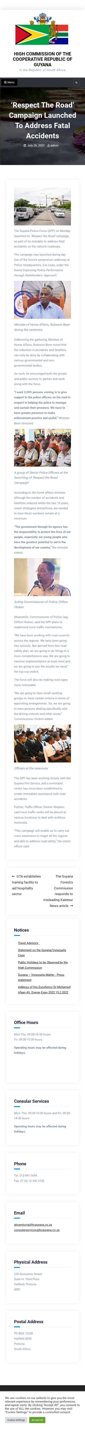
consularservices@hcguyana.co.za (37, 1230)
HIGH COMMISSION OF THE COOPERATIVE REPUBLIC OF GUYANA (42, 59)
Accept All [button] (37, 1420)
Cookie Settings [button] (16, 1420)
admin (54, 145)
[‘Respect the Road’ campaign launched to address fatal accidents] (42, 207)
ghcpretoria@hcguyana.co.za (33, 1224)
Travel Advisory (28, 943)
